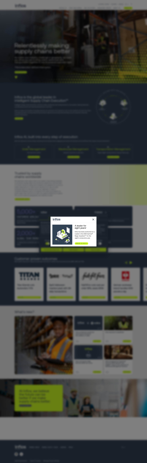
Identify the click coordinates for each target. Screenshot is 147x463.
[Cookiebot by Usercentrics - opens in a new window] (95, 212)
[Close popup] (93, 219)
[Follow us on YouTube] (21, 454)
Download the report (81, 243)
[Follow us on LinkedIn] (16, 454)
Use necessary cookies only (51, 249)
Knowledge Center (104, 8)
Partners (114, 4)
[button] (125, 262)
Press (71, 447)
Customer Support (103, 4)
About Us (116, 8)
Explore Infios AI (20, 72)
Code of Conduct (35, 461)
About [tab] (96, 217)
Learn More (20, 297)
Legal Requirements (21, 461)
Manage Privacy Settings (51, 461)
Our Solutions (89, 8)
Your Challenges (75, 8)
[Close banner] (105, 212)
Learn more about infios (22, 199)
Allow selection (73, 249)
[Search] (131, 4)
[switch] (99, 243)
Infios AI (63, 8)
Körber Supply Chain (50, 447)
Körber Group (34, 447)
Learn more (18, 118)
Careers (121, 4)
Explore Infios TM (112, 157)
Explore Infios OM (33, 157)
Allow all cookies (95, 249)
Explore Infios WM (72, 157)
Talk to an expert (24, 405)
